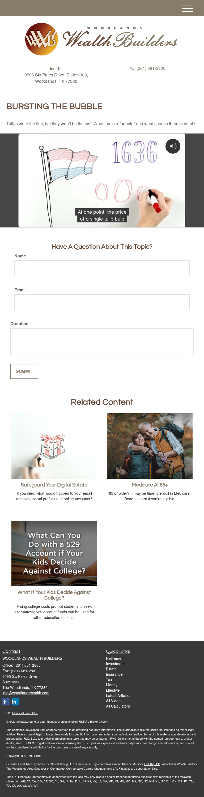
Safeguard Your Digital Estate (54, 485)
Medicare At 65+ (150, 485)
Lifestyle (113, 690)
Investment (115, 663)
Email (20, 290)
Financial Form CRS (25, 713)
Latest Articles (118, 695)
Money (111, 684)
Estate (111, 668)
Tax (109, 679)
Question (19, 324)
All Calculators (118, 706)
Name (20, 256)
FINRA (148, 764)
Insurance (114, 674)
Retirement (115, 658)
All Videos (114, 700)
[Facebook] (58, 69)
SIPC (157, 764)
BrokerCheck (98, 721)
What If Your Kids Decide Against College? (54, 595)
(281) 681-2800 (151, 68)
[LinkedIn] (52, 69)
